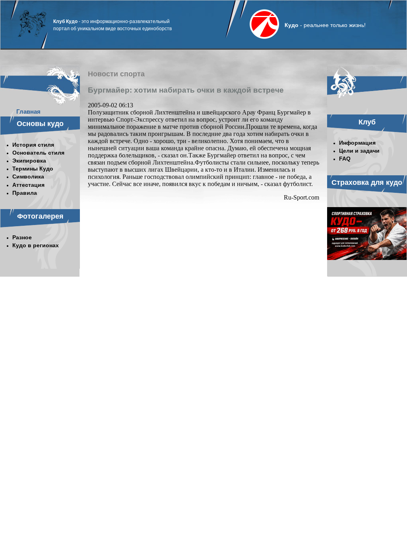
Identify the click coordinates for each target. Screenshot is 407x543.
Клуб (367, 122)
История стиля (33, 145)
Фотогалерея (40, 216)
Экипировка (29, 160)
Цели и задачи (359, 150)
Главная (28, 111)
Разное (22, 237)
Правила (24, 193)
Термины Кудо (32, 168)
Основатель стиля (38, 152)
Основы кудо (40, 124)
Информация (357, 143)
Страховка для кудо (366, 182)
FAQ (345, 158)
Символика (28, 176)
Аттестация (28, 185)
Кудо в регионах (35, 245)
